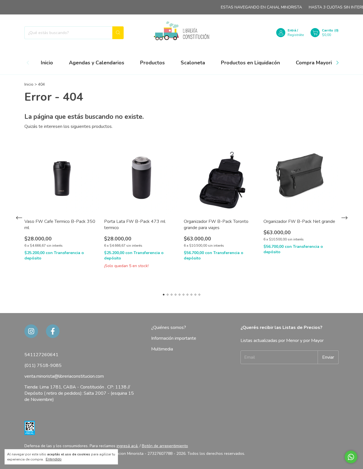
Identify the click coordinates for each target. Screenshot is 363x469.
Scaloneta (193, 62)
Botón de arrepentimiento (165, 446)
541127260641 (41, 355)
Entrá (292, 30)
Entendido (54, 459)
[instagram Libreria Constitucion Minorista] (31, 331)
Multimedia (162, 349)
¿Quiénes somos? (168, 327)
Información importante (173, 338)
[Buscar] (118, 32)
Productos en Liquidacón (250, 62)
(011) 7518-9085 (43, 365)
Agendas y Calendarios (96, 62)
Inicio (47, 62)
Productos (152, 62)
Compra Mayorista (317, 62)
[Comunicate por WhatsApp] (351, 457)
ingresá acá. (127, 446)
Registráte (296, 35)
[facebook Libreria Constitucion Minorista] (53, 331)
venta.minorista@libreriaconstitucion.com (64, 376)
